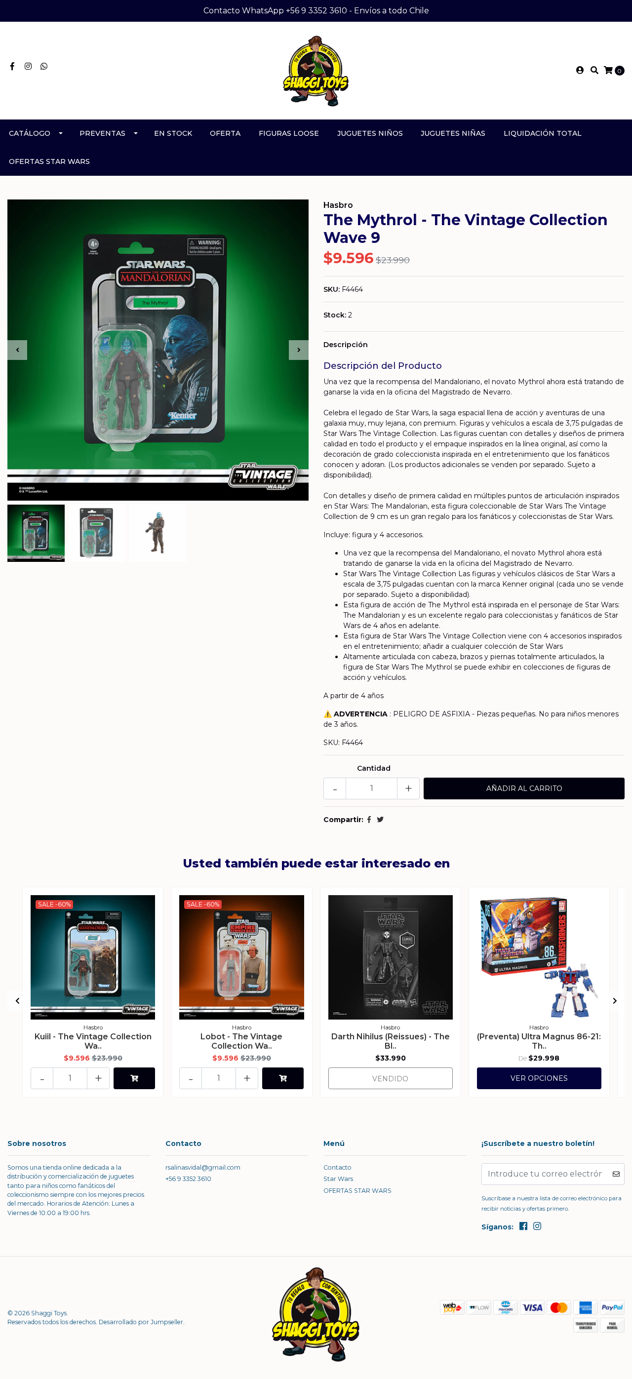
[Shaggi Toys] (316, 70)
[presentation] (17, 350)
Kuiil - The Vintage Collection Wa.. (93, 1041)
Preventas (102, 133)
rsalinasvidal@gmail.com (202, 1167)
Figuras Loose (289, 133)
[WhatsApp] (44, 66)
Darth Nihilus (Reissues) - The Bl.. (390, 1041)
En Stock (173, 133)
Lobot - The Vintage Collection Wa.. (241, 1041)
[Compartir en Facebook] (369, 819)
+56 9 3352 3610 (188, 1178)
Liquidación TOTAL (543, 133)
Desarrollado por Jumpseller (141, 1322)
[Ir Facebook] (12, 66)
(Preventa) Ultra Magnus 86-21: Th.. (539, 1041)
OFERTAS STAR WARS (49, 161)
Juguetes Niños (370, 133)
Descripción (345, 344)
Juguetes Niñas (453, 133)
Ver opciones (539, 1078)
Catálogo (29, 133)
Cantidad (374, 768)
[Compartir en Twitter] (380, 819)
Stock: (334, 315)
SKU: (331, 289)
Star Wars (338, 1178)
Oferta (225, 133)
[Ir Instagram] (28, 66)
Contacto (337, 1167)
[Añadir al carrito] (134, 1078)
